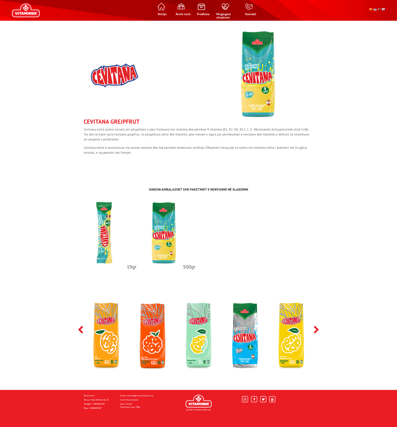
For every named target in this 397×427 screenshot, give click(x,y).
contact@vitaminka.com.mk (140, 395)
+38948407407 (98, 404)
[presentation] (81, 330)
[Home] (198, 401)
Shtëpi (88, 417)
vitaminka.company (129, 399)
